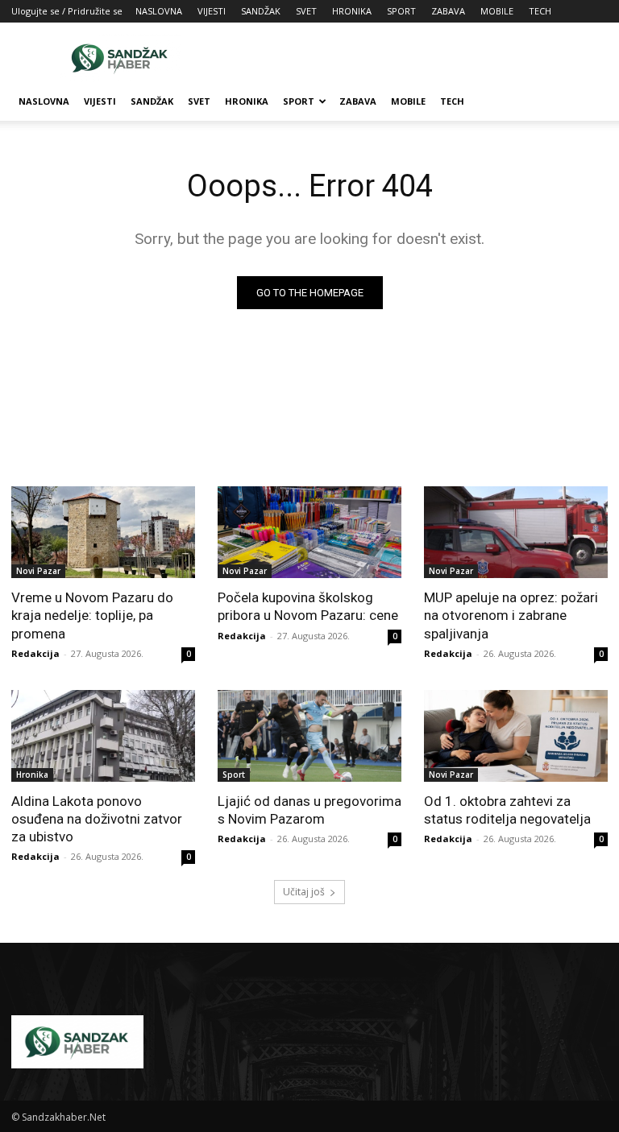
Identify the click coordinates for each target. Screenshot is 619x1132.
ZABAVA (448, 11)
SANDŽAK (260, 11)
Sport (233, 774)
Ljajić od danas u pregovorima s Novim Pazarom (309, 810)
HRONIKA (352, 11)
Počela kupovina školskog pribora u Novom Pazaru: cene (308, 606)
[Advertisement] (418, 58)
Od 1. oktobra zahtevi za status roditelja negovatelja (507, 810)
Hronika (32, 774)
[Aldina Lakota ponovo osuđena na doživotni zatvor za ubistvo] (103, 736)
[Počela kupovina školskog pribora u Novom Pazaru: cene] (309, 532)
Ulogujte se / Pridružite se (67, 11)
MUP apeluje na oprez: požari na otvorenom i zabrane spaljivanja (511, 615)
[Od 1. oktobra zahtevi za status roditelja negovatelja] (516, 736)
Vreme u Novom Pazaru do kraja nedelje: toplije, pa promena (92, 615)
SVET (306, 11)
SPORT (401, 11)
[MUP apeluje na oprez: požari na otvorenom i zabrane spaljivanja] (516, 532)
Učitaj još (304, 892)
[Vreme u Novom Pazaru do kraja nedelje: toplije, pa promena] (103, 532)
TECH (540, 11)
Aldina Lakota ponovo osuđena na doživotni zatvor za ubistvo (96, 819)
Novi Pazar (38, 570)
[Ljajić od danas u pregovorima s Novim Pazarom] (309, 736)
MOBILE (496, 11)
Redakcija (35, 653)
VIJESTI (211, 11)
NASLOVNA (158, 11)
